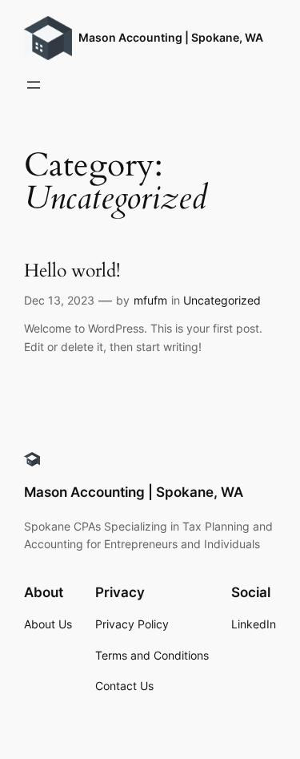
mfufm (150, 300)
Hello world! (72, 271)
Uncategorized (222, 300)
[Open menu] (33, 85)
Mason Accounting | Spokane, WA (170, 37)
